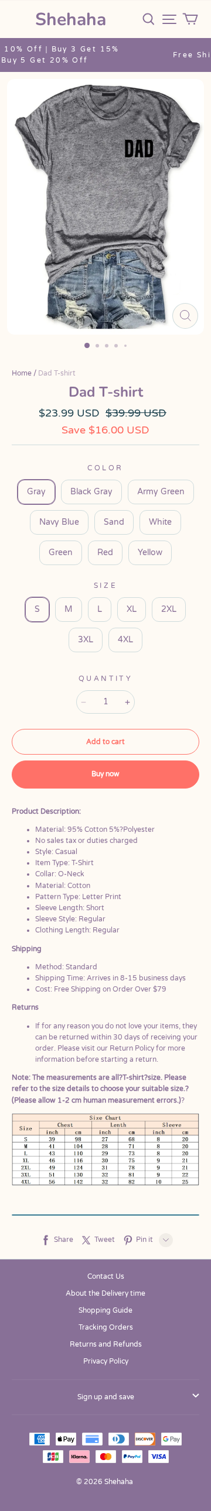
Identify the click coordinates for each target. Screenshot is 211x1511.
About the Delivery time (105, 1293)
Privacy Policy (105, 1361)
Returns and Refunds (106, 1344)
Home (22, 373)
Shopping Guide (105, 1310)
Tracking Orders (106, 1327)
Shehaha (70, 20)
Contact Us (105, 1276)
